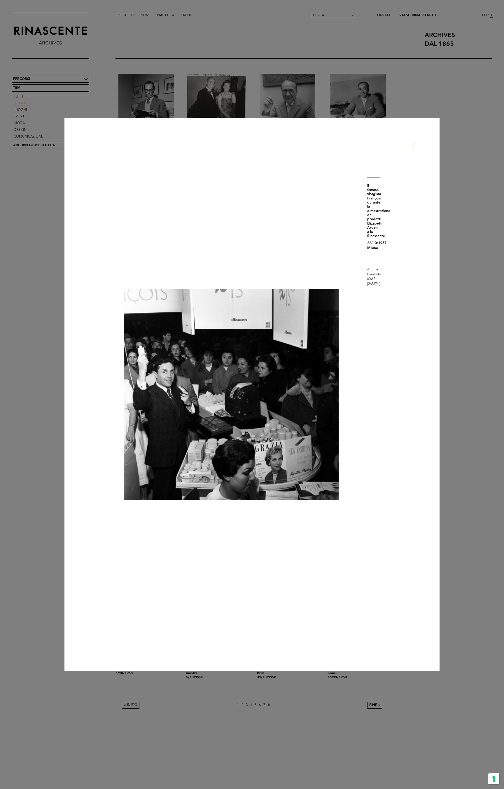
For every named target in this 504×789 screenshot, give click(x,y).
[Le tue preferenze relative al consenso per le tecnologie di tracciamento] (493, 778)
